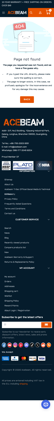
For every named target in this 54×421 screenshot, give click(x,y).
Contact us (9, 214)
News (7, 233)
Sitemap (8, 180)
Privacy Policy (11, 199)
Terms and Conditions (14, 209)
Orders (7, 282)
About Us (8, 185)
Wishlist (8, 296)
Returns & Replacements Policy (19, 262)
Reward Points (11, 306)
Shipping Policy (11, 301)
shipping (24, 384)
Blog (6, 238)
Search (7, 228)
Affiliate (8, 194)
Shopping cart (11, 291)
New (6, 252)
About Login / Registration (17, 311)
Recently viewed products (16, 243)
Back (27, 99)
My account (9, 277)
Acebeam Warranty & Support (18, 257)
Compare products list (15, 248)
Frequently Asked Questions (17, 204)
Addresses (9, 286)
